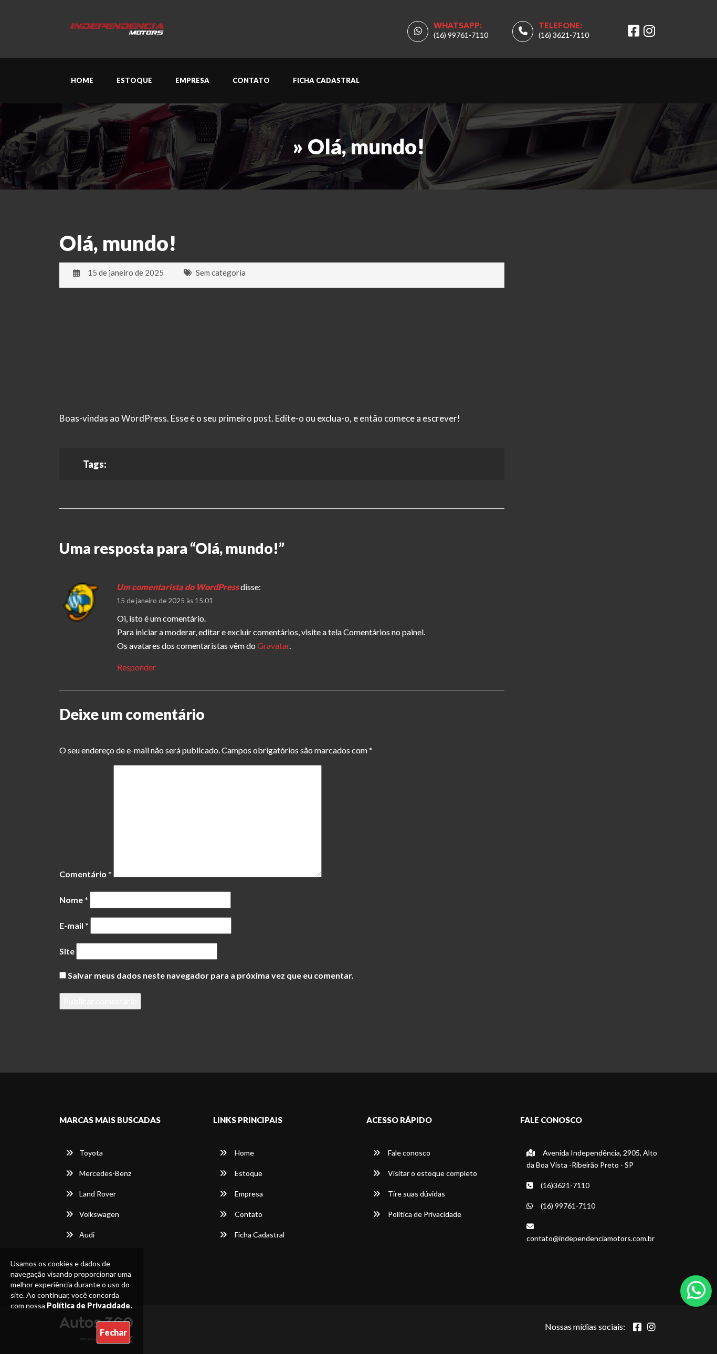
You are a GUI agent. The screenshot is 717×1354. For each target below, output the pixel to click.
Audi (86, 1234)
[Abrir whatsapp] (696, 1290)
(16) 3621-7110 (564, 34)
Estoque (134, 80)
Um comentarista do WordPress (178, 587)
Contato (251, 80)
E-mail (74, 925)
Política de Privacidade (423, 1214)
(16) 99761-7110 (461, 34)
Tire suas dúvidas (415, 1193)
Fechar (113, 1332)
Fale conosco (408, 1152)
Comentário (85, 874)
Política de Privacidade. (89, 1305)
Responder (136, 667)
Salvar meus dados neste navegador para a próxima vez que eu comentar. (211, 975)
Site (67, 951)
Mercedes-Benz (105, 1173)
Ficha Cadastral (326, 80)
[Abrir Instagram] (651, 1327)
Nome (73, 900)
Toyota (91, 1152)
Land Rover (97, 1193)
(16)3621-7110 (564, 1185)
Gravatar (273, 645)
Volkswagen (99, 1214)
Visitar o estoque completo (431, 1173)
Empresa (192, 80)
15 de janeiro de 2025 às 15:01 (165, 600)
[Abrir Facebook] (637, 1327)
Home (82, 80)
